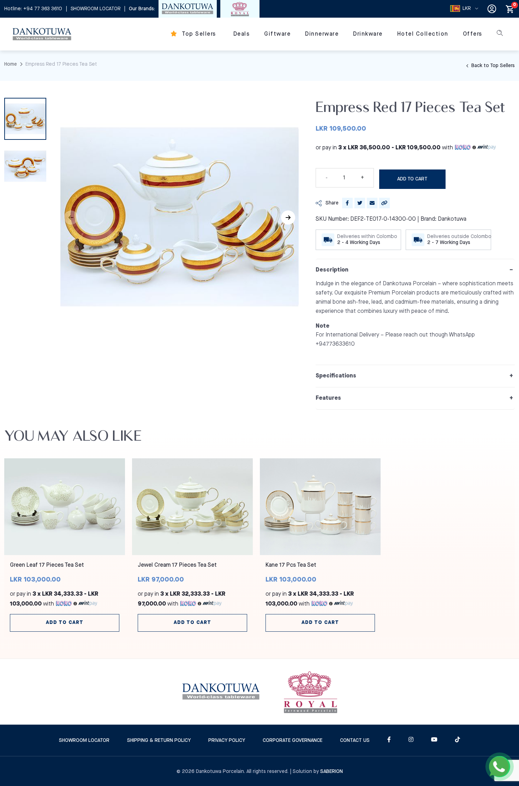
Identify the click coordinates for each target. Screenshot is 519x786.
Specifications (336, 376)
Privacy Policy (226, 740)
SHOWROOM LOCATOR (95, 9)
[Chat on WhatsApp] (499, 766)
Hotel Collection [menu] (422, 34)
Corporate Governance (292, 740)
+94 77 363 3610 (42, 9)
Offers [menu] (472, 34)
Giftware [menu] (277, 34)
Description (332, 270)
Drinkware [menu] (368, 34)
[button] (288, 217)
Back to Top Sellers (492, 66)
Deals (241, 34)
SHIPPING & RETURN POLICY (159, 740)
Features (328, 398)
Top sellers (198, 34)
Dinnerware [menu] (322, 34)
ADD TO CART (412, 179)
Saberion (331, 771)
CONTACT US (355, 740)
